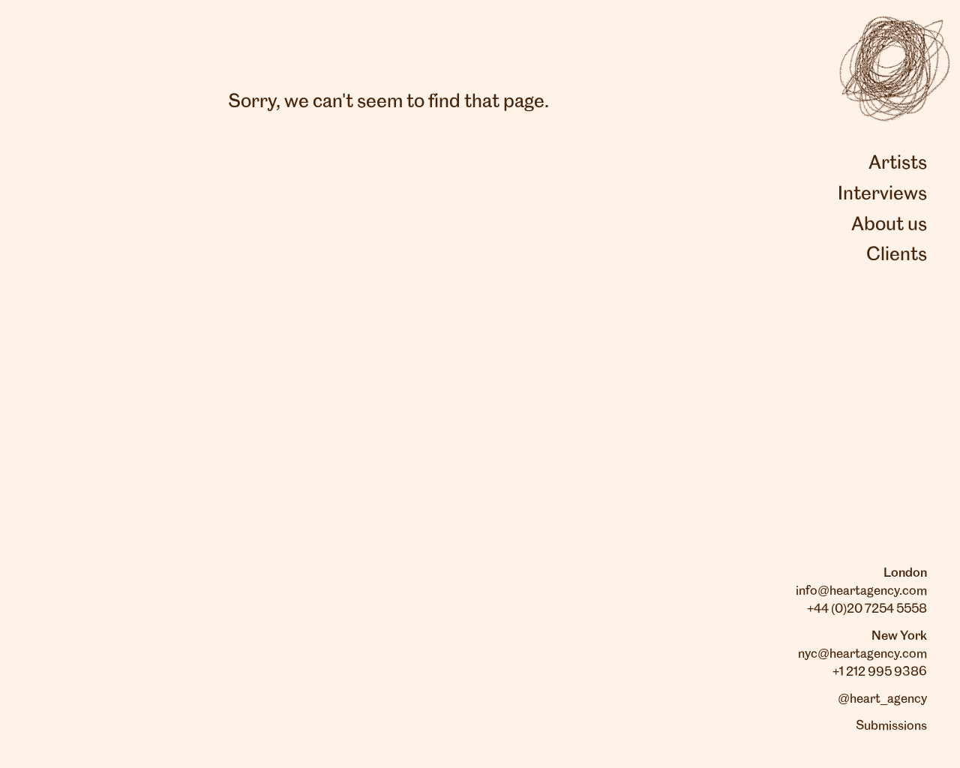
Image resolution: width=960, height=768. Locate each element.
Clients (896, 255)
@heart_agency (882, 699)
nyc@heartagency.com (862, 654)
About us (889, 225)
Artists (897, 163)
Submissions (891, 726)
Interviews (882, 194)
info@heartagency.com (861, 591)
